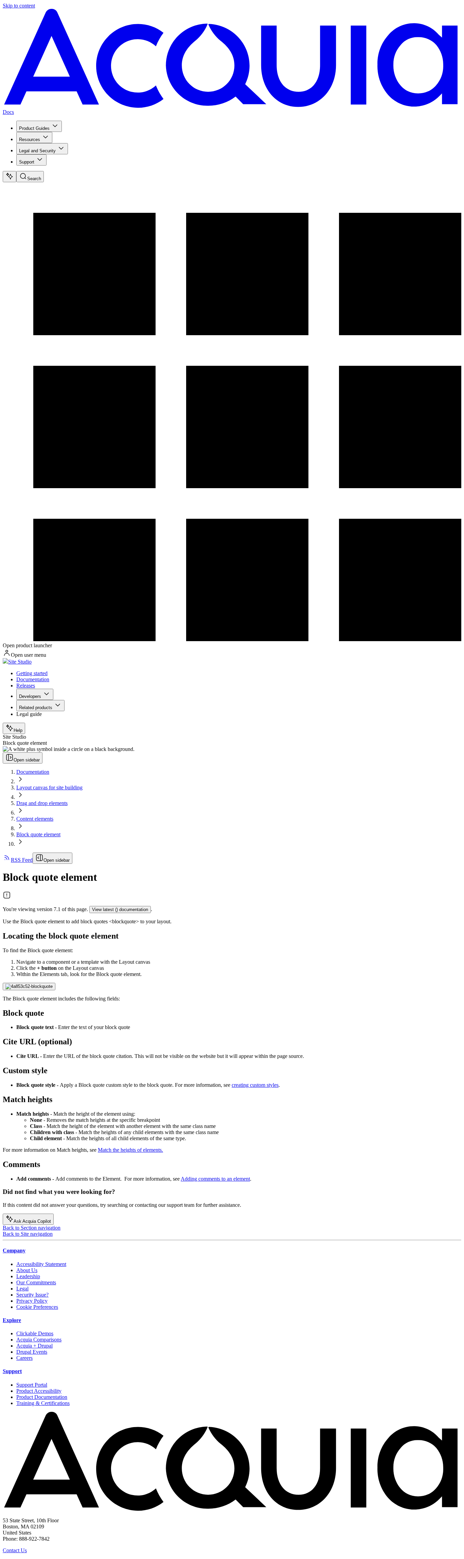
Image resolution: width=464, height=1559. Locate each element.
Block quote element (38, 834)
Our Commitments (36, 1282)
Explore (12, 1320)
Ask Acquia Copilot (32, 1221)
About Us (26, 1270)
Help (18, 730)
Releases (25, 685)
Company (14, 1250)
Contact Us (15, 1550)
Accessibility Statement (41, 1264)
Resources (29, 139)
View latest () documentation (120, 909)
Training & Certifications (43, 1403)
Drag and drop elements (42, 803)
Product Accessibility (38, 1391)
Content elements (34, 819)
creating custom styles (255, 1085)
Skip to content (19, 5)
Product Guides (34, 128)
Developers (30, 696)
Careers (24, 1358)
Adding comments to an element (215, 1179)
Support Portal (31, 1385)
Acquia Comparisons (38, 1339)
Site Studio (20, 662)
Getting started (32, 673)
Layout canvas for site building (49, 787)
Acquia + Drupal (34, 1346)
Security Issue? (32, 1295)
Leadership (28, 1276)
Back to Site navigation (28, 1234)
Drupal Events (31, 1352)
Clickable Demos (34, 1333)
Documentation (32, 679)
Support (26, 162)
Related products (35, 707)
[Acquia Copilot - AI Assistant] (9, 176)
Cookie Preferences (37, 1307)
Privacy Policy (32, 1301)
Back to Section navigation (31, 1228)
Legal (22, 1288)
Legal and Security (37, 150)
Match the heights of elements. (130, 1150)
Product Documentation (41, 1397)
